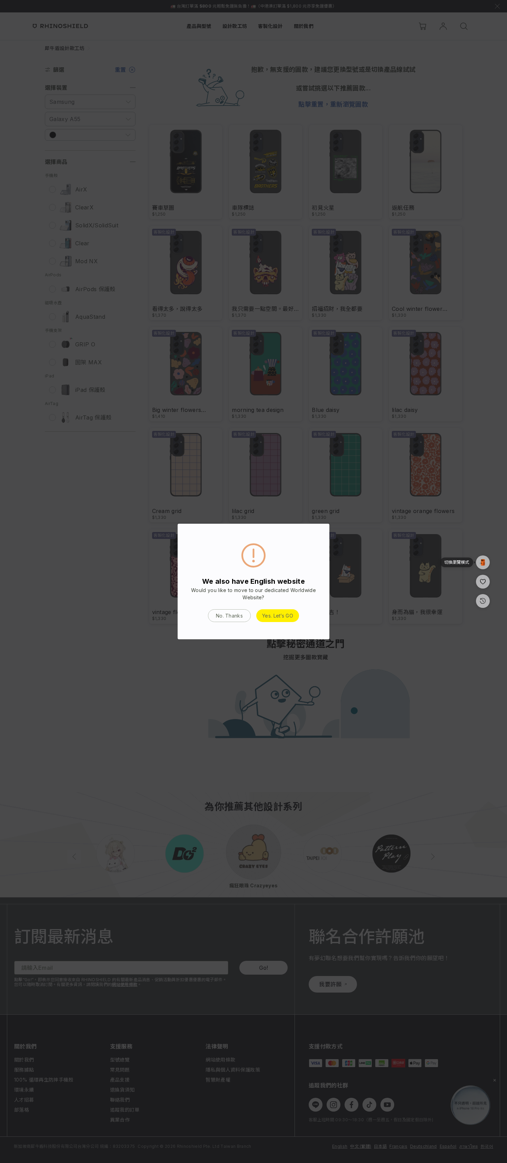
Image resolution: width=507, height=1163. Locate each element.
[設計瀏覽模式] (483, 553)
